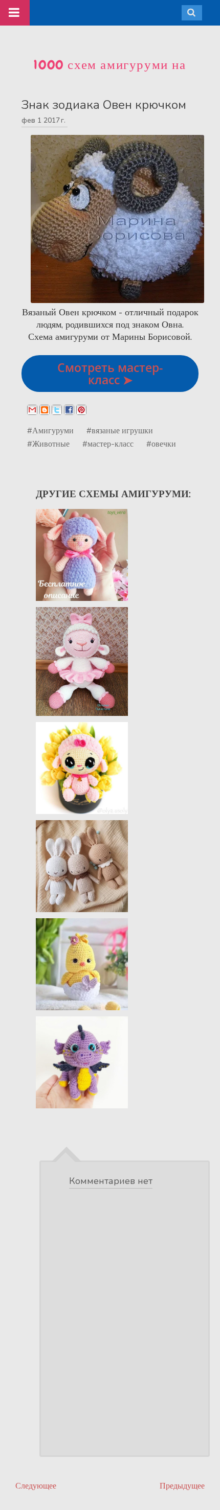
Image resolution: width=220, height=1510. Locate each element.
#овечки (161, 443)
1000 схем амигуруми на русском (110, 73)
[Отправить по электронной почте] (32, 410)
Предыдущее (182, 1485)
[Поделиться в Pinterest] (81, 410)
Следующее (35, 1485)
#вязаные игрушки (119, 430)
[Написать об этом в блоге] (44, 410)
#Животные (48, 443)
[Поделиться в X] (57, 410)
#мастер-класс (108, 443)
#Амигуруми (50, 430)
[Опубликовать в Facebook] (69, 410)
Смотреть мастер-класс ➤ (110, 373)
